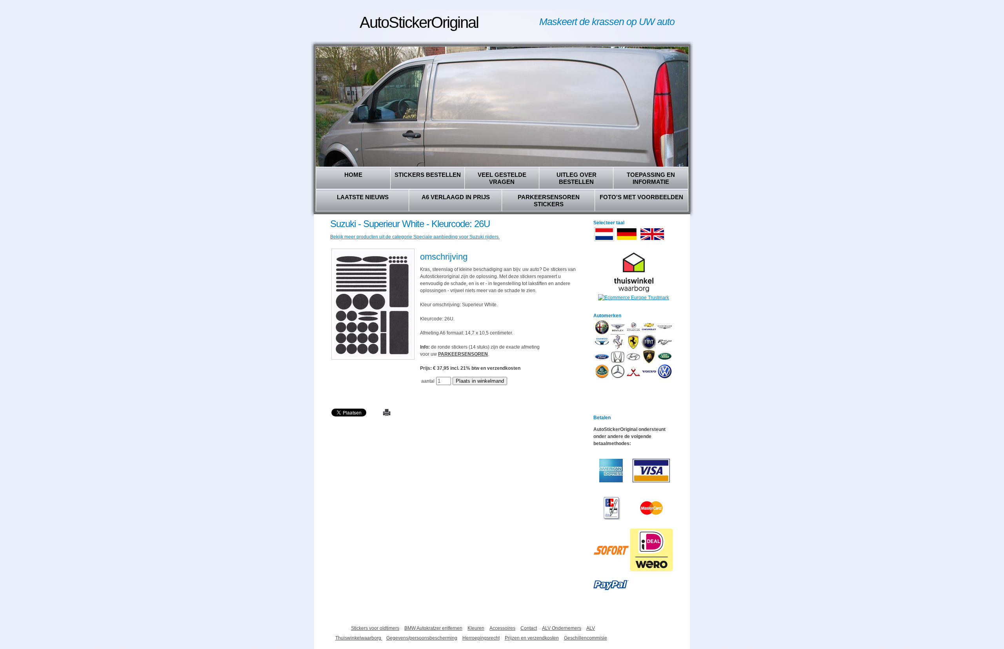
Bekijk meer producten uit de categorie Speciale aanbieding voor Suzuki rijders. (415, 237)
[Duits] (626, 240)
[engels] (652, 240)
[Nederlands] (604, 240)
